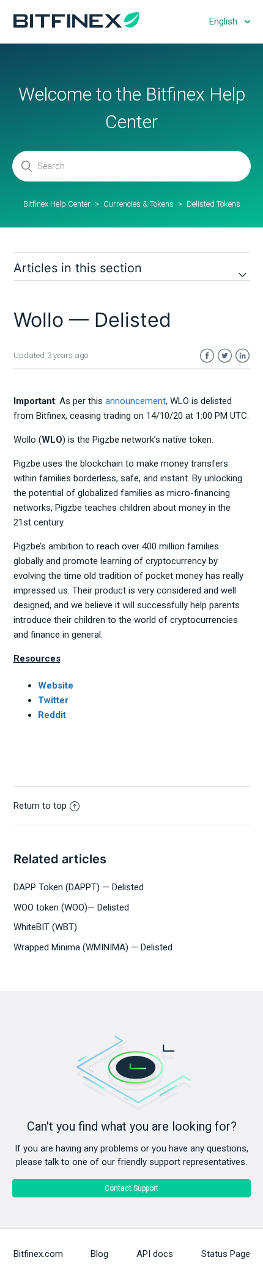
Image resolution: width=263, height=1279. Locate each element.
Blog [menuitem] (99, 1253)
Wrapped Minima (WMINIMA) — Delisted (92, 947)
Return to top (40, 805)
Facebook (207, 356)
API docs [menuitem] (154, 1253)
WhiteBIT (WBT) (45, 927)
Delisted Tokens (213, 203)
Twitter (224, 356)
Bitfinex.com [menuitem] (38, 1253)
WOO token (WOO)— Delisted (71, 907)
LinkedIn (242, 356)
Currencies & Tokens (138, 203)
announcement (135, 401)
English (224, 21)
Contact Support (131, 1188)
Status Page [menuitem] (225, 1253)
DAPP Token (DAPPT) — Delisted (78, 887)
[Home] (76, 24)
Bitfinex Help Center (57, 203)
